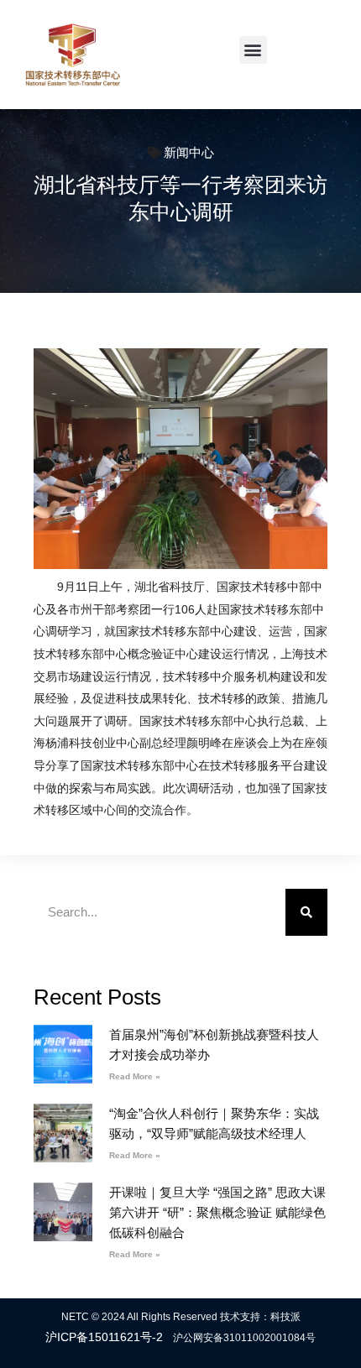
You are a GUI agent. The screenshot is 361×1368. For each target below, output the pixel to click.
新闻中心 (189, 152)
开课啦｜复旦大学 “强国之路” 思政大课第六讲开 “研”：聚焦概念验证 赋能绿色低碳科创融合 (217, 1212)
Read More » (134, 1076)
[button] (253, 50)
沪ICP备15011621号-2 (104, 1337)
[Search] (306, 912)
